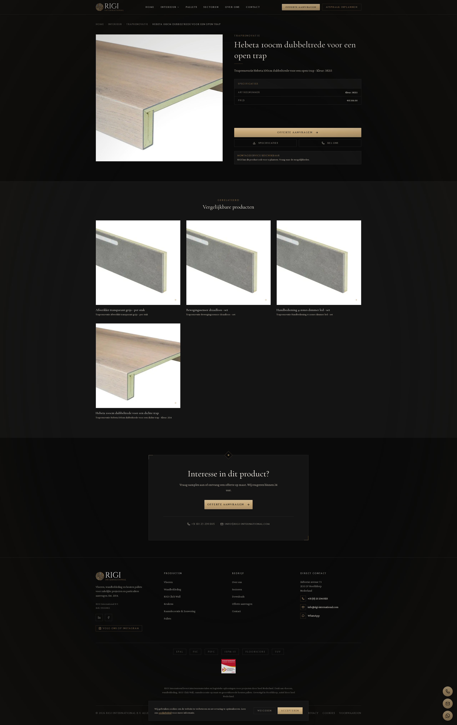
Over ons (232, 7)
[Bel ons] (448, 691)
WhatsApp (314, 615)
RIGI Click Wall (172, 596)
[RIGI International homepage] (110, 7)
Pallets (191, 7)
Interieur (168, 7)
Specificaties (268, 143)
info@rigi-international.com (323, 607)
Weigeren (264, 710)
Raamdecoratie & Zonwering (179, 611)
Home (149, 7)
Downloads (238, 596)
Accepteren (290, 710)
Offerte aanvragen (300, 7)
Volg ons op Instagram (121, 628)
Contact (253, 7)
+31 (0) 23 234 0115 (318, 598)
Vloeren (168, 582)
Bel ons (332, 143)
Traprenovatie (137, 24)
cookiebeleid (165, 712)
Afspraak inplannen (342, 7)
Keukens (168, 603)
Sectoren (211, 7)
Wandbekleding (172, 589)
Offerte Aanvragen (295, 132)
